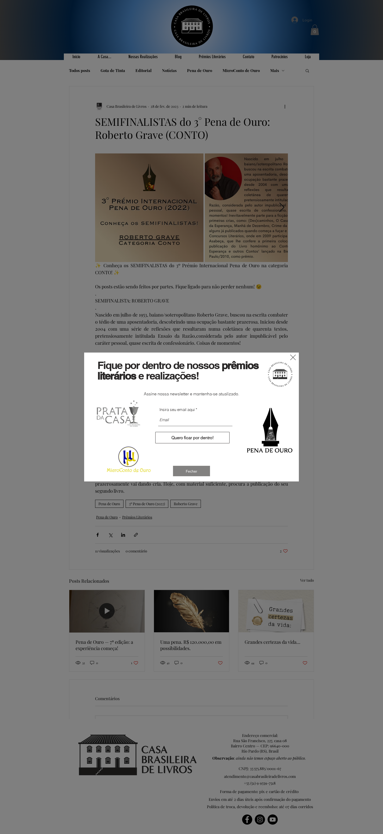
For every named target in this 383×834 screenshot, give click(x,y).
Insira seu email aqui (177, 410)
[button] (293, 357)
